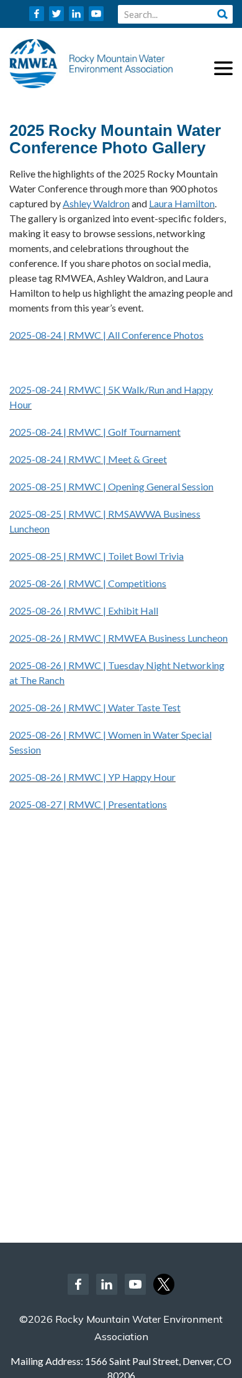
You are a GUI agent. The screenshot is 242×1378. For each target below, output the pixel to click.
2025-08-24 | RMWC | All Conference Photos (106, 335)
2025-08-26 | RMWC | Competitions (87, 583)
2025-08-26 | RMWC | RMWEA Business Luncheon (118, 638)
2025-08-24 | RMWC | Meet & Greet (88, 459)
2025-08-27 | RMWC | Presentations (88, 804)
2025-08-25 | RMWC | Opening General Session (111, 486)
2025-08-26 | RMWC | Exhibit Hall (83, 610)
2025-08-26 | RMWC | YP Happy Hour (92, 777)
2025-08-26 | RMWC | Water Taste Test (95, 707)
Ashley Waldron (96, 203)
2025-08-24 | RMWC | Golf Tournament (95, 432)
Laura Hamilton (182, 203)
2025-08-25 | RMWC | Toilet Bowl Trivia (96, 556)
